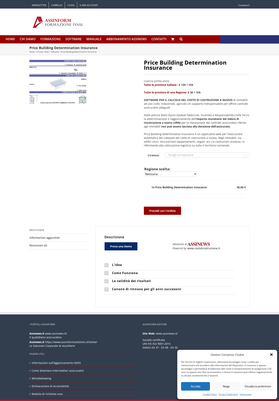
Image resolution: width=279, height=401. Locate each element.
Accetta (195, 386)
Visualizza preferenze (257, 386)
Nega (226, 386)
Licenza (153, 155)
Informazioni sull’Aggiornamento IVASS (56, 363)
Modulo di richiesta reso (47, 394)
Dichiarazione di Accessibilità (50, 386)
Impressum (246, 394)
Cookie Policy (210, 394)
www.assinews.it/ (56, 333)
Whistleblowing (41, 378)
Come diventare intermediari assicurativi (58, 370)
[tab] (58, 230)
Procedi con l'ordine (162, 211)
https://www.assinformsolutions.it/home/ (71, 342)
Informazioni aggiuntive (44, 237)
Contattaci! (244, 5)
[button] (271, 354)
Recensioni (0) (38, 245)
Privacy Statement (228, 394)
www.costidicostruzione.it (203, 248)
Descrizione (36, 230)
